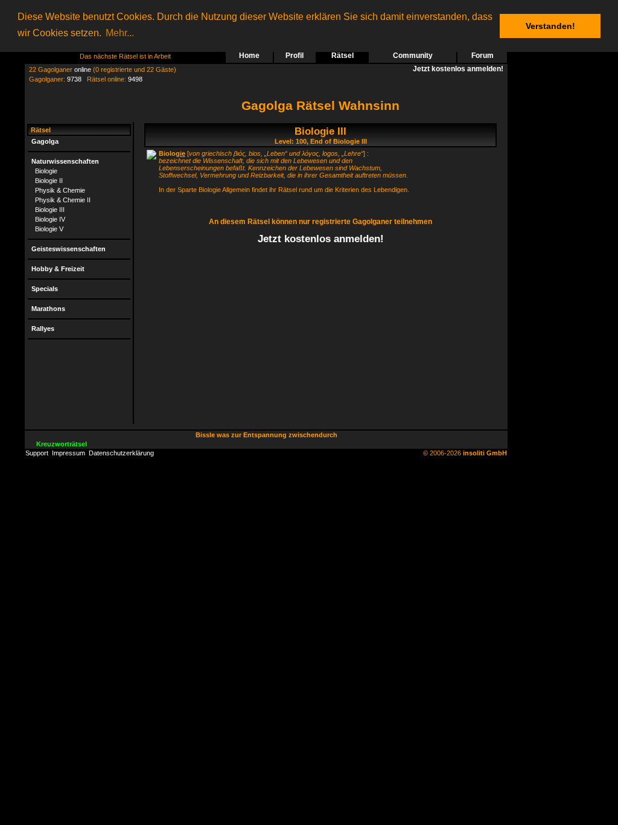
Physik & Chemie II (63, 200)
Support (36, 453)
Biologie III (50, 209)
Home (249, 55)
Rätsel (342, 55)
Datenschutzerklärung (121, 453)
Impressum (68, 453)
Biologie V (49, 229)
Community (413, 55)
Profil (294, 55)
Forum (482, 55)
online (82, 69)
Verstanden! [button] (550, 26)
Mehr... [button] (120, 33)
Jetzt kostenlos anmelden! (460, 69)
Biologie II (49, 180)
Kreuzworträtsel (61, 444)
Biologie (46, 171)
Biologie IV (50, 219)
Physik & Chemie (60, 190)
